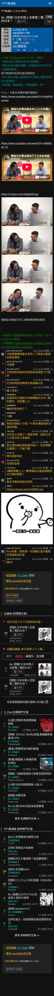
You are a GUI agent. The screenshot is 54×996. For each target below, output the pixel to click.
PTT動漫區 (6, 11)
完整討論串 (13, 649)
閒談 (19, 575)
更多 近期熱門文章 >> (27, 818)
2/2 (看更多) (20, 46)
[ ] (13, 727)
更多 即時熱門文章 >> (27, 935)
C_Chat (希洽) (20, 11)
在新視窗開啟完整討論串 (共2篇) (27, 702)
